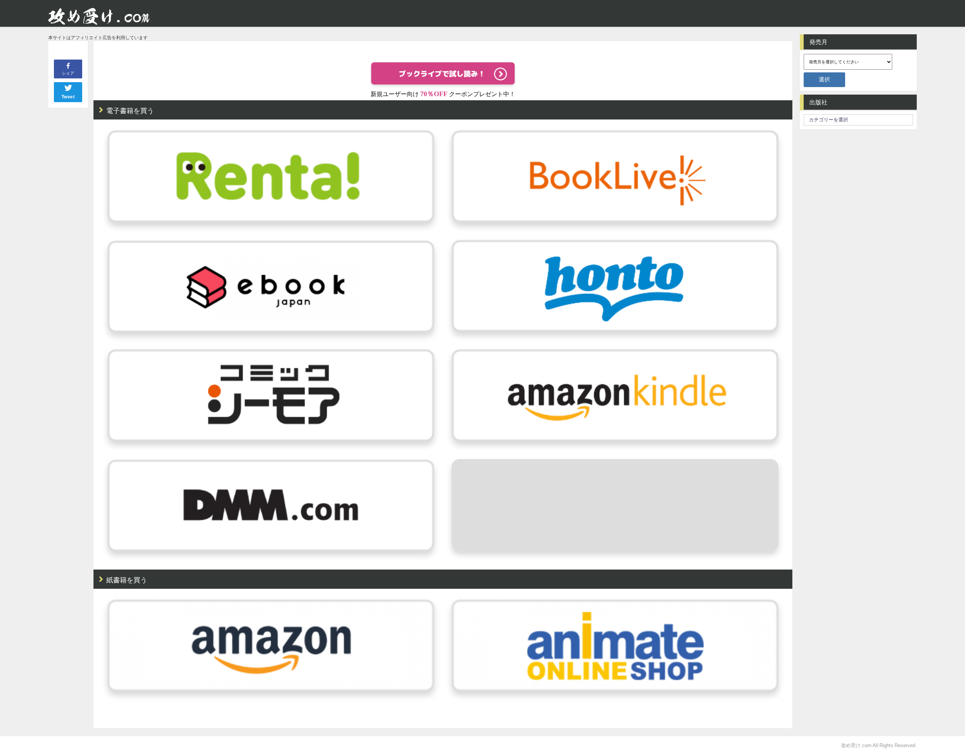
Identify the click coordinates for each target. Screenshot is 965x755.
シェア (68, 73)
